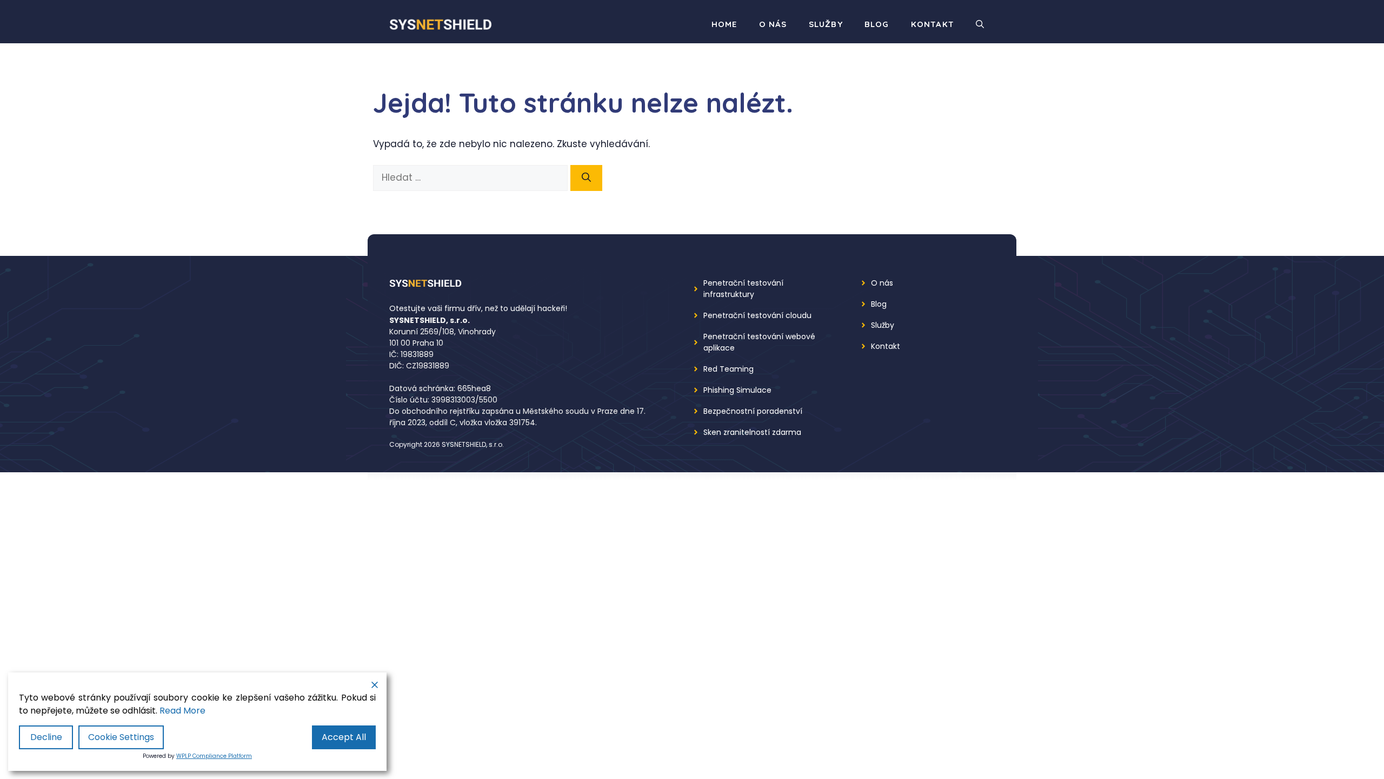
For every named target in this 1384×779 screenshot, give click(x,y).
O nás (773, 24)
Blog (876, 24)
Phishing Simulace (737, 390)
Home (724, 24)
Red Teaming (728, 369)
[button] (980, 24)
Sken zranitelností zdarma (752, 432)
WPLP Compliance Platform (214, 756)
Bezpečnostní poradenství (752, 411)
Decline (46, 737)
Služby (826, 24)
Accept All (344, 737)
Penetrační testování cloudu (757, 315)
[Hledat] (586, 178)
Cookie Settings (121, 737)
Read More (182, 710)
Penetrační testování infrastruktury (743, 289)
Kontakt (932, 24)
